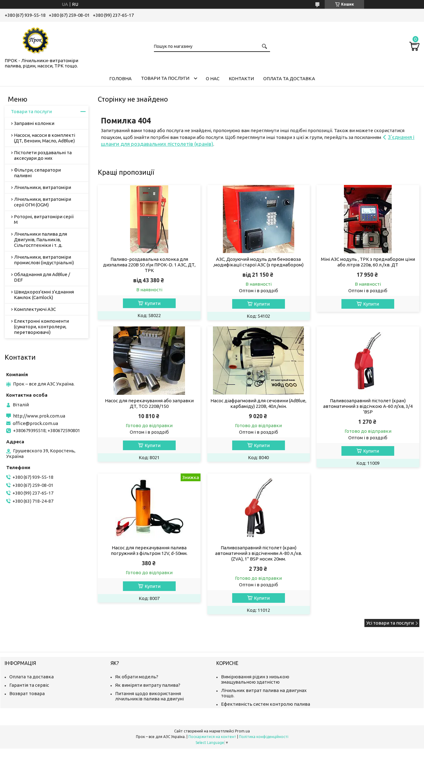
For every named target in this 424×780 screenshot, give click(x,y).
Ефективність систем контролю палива (265, 704)
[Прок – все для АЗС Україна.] (36, 38)
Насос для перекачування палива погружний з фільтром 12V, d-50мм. (149, 550)
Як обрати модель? (136, 676)
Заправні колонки (34, 123)
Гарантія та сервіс (29, 685)
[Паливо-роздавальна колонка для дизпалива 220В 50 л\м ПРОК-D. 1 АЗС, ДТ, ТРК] (149, 219)
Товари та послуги (165, 78)
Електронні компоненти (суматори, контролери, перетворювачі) (41, 326)
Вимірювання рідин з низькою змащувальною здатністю (255, 679)
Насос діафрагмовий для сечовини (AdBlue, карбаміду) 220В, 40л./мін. (258, 403)
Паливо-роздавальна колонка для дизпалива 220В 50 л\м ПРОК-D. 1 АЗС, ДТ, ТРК (149, 264)
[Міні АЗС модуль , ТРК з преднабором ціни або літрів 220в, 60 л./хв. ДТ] (368, 219)
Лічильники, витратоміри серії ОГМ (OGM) (42, 201)
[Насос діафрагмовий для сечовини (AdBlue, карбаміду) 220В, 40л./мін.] (258, 360)
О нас (212, 78)
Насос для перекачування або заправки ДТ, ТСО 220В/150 (149, 403)
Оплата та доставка (289, 78)
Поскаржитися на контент (212, 737)
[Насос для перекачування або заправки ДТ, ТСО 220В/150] (149, 360)
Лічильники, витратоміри (42, 187)
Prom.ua (242, 731)
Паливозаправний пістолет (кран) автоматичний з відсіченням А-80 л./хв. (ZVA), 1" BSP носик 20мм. (258, 553)
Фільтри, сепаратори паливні (37, 172)
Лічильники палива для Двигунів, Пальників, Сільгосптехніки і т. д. (40, 239)
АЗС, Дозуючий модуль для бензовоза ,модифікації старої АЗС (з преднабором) (258, 261)
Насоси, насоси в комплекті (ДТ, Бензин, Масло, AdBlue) (44, 137)
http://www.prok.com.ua (39, 415)
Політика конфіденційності (263, 737)
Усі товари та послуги (390, 622)
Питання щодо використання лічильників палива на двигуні (149, 696)
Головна (120, 78)
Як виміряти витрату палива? (147, 685)
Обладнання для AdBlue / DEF (42, 277)
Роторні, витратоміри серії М (44, 219)
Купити (152, 303)
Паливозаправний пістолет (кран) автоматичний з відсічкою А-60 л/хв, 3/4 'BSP (368, 406)
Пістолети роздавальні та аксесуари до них (43, 155)
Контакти (241, 78)
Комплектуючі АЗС (35, 309)
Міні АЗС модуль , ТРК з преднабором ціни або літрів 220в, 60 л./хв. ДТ (368, 261)
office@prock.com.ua (35, 423)
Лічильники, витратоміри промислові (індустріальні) (44, 259)
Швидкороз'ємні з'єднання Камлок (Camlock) (44, 294)
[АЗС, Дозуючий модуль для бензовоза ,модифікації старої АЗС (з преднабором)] (258, 219)
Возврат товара (27, 693)
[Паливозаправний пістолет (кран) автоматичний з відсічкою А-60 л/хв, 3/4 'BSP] (368, 360)
